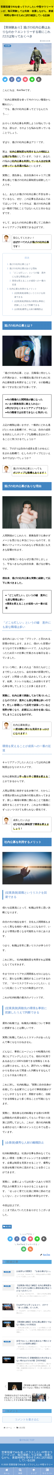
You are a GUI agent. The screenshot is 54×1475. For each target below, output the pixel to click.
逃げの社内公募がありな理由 (23, 268)
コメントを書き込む (27, 1419)
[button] (48, 727)
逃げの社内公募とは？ (19, 264)
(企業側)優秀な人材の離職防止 (28, 309)
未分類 (8, 1226)
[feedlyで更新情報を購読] (23, 1249)
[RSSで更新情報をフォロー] (30, 1249)
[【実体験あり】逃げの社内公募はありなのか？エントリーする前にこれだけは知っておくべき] (18, 79)
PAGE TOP (28, 1440)
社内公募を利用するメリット (23, 289)
